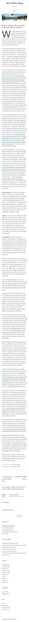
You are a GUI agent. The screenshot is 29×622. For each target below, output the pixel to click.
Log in (3, 603)
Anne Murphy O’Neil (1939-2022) (9, 531)
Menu (14, 10)
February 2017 (5, 582)
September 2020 (6, 570)
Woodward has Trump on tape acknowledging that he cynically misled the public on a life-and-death (14, 379)
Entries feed (5, 605)
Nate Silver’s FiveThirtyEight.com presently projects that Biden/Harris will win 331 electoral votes (14, 167)
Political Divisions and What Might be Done (7, 479)
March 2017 (4, 580)
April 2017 (4, 578)
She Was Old (5, 533)
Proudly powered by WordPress (9, 619)
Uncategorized (5, 466)
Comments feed (6, 607)
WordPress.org (5, 609)
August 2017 (5, 574)
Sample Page (14, 543)
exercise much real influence (12, 287)
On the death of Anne (7, 529)
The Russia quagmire (12, 549)
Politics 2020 (17, 464)
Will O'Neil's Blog (14, 3)
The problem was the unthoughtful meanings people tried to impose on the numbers (14, 79)
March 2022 (4, 568)
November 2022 (6, 566)
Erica (3, 551)
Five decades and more (7, 527)
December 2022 (6, 564)
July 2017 (4, 576)
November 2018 (6, 572)
